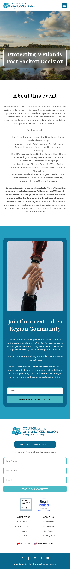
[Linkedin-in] (22, 558)
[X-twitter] (41, 558)
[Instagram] (35, 558)
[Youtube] (47, 558)
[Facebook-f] (28, 558)
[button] (64, 5)
